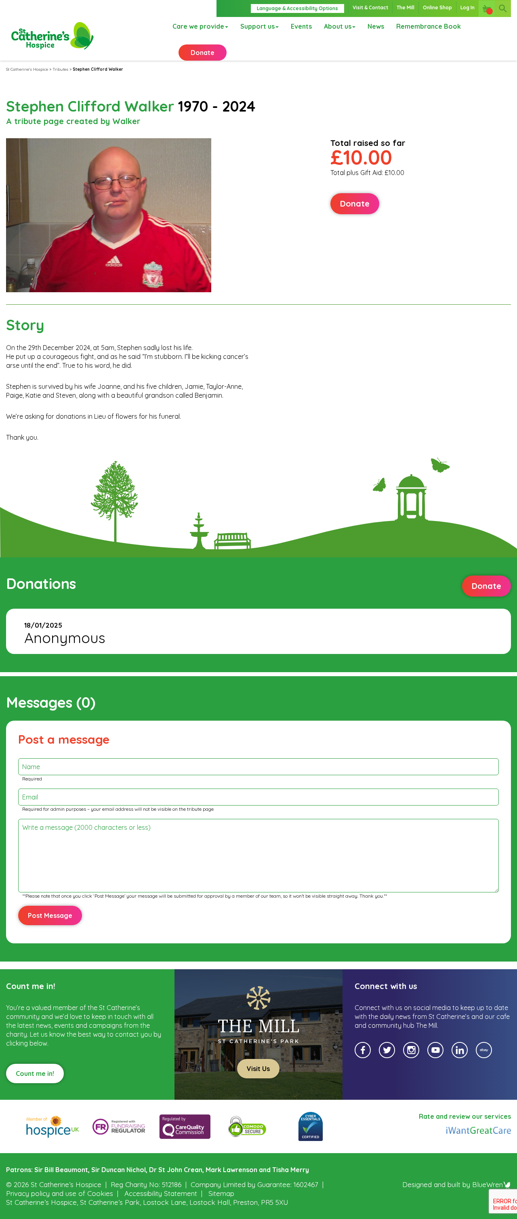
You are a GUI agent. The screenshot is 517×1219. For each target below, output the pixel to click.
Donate (202, 53)
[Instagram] (411, 1050)
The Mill (405, 7)
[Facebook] (363, 1050)
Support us (257, 26)
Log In (467, 7)
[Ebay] (484, 1050)
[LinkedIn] (460, 1050)
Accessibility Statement (160, 1193)
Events (301, 26)
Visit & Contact (370, 7)
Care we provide (198, 26)
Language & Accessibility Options (297, 8)
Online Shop (437, 7)
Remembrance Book (428, 26)
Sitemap (221, 1193)
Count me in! (35, 1073)
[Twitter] (387, 1050)
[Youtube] (435, 1050)
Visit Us (258, 1069)
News (376, 26)
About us (337, 26)
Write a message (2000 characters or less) (86, 827)
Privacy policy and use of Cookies (59, 1193)
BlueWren (487, 1184)
